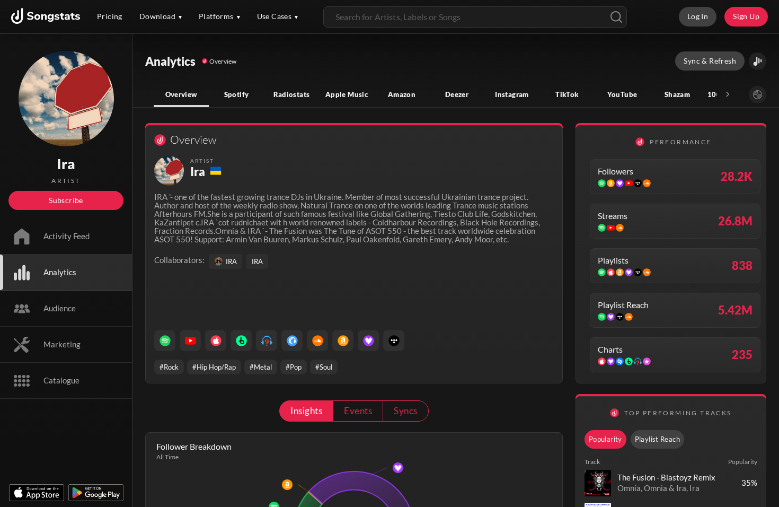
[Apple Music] (215, 340)
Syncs (405, 410)
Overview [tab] (181, 94)
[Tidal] (393, 340)
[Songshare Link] (757, 61)
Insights (306, 410)
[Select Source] (757, 94)
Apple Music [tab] (346, 94)
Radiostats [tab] (291, 94)
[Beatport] (241, 340)
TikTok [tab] (566, 94)
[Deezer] (368, 340)
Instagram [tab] (511, 94)
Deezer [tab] (456, 94)
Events (358, 410)
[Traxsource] (292, 340)
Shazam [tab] (677, 94)
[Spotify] (164, 340)
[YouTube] (190, 340)
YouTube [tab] (622, 94)
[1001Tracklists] (266, 340)
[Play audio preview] (597, 483)
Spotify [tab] (236, 94)
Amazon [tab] (401, 94)
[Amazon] (342, 340)
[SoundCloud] (317, 340)
